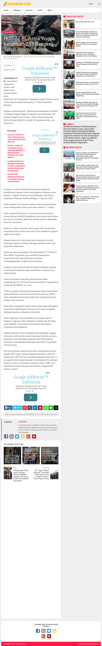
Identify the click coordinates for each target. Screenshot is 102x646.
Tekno (91, 140)
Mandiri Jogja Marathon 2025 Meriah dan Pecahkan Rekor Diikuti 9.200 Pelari (87, 94)
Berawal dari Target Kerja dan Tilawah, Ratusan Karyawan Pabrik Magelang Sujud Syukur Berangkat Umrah (88, 177)
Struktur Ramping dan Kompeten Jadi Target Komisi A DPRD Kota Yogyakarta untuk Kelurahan (87, 74)
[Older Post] (54, 468)
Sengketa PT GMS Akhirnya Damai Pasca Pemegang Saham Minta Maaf (87, 64)
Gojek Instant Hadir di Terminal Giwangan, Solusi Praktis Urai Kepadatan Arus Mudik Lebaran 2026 (86, 115)
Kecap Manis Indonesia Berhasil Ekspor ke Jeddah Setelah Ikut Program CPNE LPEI (49, 457)
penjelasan (68, 133)
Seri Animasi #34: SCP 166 (85, 22)
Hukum (75, 129)
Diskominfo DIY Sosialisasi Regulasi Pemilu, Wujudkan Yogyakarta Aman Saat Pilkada (86, 54)
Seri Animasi (74, 135)
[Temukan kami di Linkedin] (22, 436)
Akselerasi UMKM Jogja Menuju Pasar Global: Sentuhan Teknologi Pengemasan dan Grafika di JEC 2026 (87, 105)
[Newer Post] (7, 468)
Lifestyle (67, 131)
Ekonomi (67, 129)
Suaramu (78, 140)
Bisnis (86, 126)
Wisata (74, 142)
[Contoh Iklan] (39, 78)
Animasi (76, 126)
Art (82, 126)
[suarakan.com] (16, 3)
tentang (66, 142)
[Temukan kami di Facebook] (6, 436)
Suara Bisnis (9, 32)
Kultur (40, 10)
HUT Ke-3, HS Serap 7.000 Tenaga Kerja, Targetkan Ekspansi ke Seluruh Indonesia (87, 198)
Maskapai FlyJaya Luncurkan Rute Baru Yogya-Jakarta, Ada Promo (87, 83)
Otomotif (81, 131)
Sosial (91, 135)
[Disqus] (31, 513)
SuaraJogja (68, 140)
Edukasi (92, 126)
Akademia (68, 126)
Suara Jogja (80, 138)
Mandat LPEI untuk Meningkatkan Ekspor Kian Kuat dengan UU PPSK (12, 459)
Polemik (77, 133)
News (74, 131)
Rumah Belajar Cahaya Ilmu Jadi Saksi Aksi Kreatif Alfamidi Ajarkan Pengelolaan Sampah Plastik (87, 167)
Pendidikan (90, 131)
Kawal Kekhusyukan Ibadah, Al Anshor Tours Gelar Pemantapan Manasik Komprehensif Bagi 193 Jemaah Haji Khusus (87, 34)
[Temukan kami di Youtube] (34, 436)
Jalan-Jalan (83, 129)
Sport (50, 10)
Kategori (16, 10)
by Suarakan (94, 644)
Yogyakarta (82, 142)
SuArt (85, 140)
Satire (89, 133)
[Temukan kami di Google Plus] (28, 436)
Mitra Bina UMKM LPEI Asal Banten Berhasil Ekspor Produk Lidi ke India (30, 458)
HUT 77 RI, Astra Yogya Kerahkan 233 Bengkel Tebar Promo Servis (29, 44)
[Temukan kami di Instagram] (11, 436)
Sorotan (29, 10)
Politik (84, 133)
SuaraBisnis (91, 138)
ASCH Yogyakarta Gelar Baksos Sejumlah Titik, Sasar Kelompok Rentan (86, 44)
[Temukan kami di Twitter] (17, 436)
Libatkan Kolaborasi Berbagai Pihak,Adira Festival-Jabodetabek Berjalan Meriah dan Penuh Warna (16, 166)
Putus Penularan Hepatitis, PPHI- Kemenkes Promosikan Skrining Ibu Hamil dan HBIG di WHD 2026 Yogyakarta (88, 188)
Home (91, 4)
